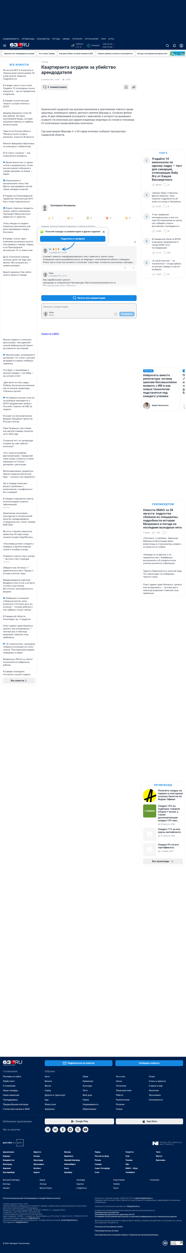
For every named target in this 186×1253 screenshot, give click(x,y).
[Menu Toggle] (4, 46)
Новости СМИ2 (50, 333)
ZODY (103, 39)
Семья (119, 1109)
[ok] (63, 1129)
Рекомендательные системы (106, 1231)
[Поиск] (167, 46)
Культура (87, 1086)
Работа (119, 1095)
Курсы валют (92, 39)
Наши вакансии (11, 1095)
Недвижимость (11, 39)
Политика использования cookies (109, 1227)
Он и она (120, 1076)
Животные (50, 1104)
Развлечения (122, 1099)
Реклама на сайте (12, 1076)
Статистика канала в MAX (16, 1109)
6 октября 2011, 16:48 (50, 80)
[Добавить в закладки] (126, 87)
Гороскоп (77, 39)
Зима (85, 1076)
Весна (48, 1086)
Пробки (93, 45)
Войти (51, 315)
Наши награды (10, 1090)
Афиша (66, 39)
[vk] (55, 1129)
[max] (70, 1129)
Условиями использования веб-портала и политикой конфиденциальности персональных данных (136, 1217)
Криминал (88, 1081)
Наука (86, 1099)
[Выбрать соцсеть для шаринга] (134, 87)
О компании (9, 1086)
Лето (85, 1090)
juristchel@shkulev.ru (69, 1220)
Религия (120, 1104)
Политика (121, 1086)
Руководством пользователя (107, 1212)
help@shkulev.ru (22, 1222)
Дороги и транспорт (55, 1095)
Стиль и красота (157, 1081)
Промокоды (28, 39)
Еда (47, 1099)
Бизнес (48, 1081)
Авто (47, 1076)
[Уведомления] (174, 46)
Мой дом (87, 1095)
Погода (56, 39)
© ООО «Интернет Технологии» (16, 1243)
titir (50, 249)
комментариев (57, 87)
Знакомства (43, 39)
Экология (154, 1090)
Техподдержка (10, 1099)
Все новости (19, 64)
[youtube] (85, 1129)
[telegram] (48, 1129)
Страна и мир (156, 1086)
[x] (78, 1129)
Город (48, 1090)
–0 (133, 268)
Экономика (155, 1095)
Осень (119, 1081)
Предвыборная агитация (15, 1104)
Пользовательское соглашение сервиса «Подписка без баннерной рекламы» (127, 1235)
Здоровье (50, 1109)
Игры (111, 39)
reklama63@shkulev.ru (144, 1198)
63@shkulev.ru (34, 1218)
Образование (89, 1109)
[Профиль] (181, 46)
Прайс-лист (9, 1081)
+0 (125, 268)
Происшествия (123, 1090)
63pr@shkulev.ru (133, 1206)
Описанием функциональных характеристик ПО (114, 1214)
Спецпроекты (156, 1099)
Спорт (152, 1076)
